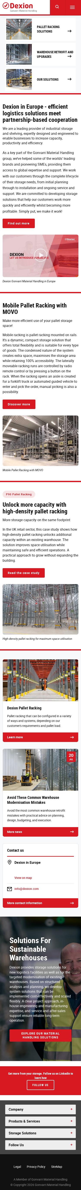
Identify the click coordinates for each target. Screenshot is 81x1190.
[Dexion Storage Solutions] (20, 7)
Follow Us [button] (16, 1145)
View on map (23, 878)
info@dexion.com (26, 889)
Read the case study (24, 573)
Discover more (19, 404)
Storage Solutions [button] (22, 1133)
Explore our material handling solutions (40, 1035)
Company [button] (16, 1109)
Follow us (40, 1085)
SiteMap (56, 1167)
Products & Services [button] (24, 1121)
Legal (17, 1167)
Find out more (19, 223)
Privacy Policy (36, 1167)
